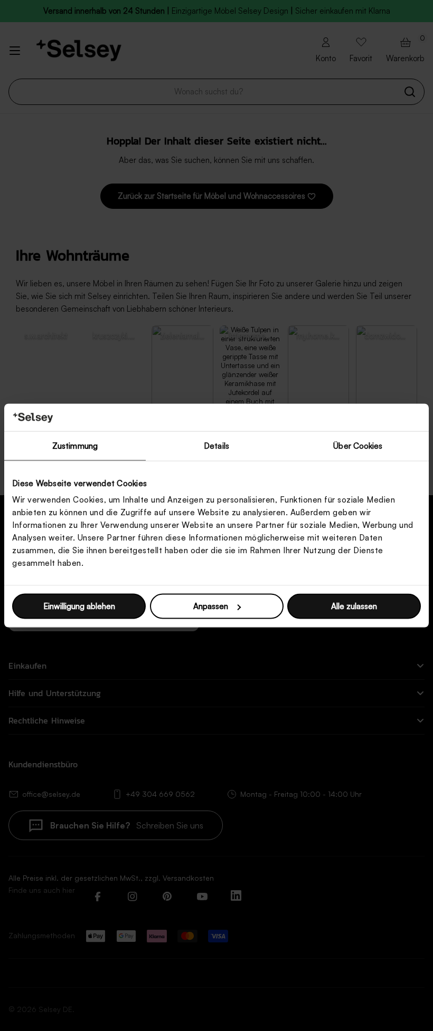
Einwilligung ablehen (79, 606)
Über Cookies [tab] (357, 445)
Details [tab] (216, 445)
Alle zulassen (354, 606)
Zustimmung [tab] (75, 445)
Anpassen (210, 606)
